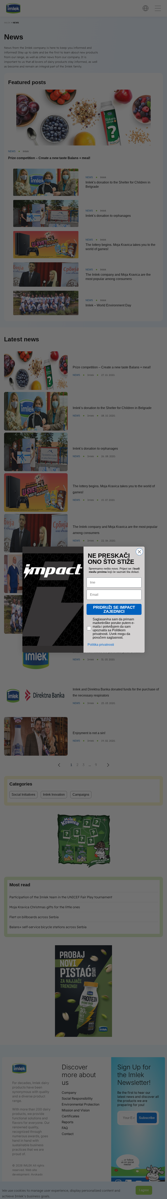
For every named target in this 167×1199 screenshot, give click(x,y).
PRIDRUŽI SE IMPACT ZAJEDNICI (114, 609)
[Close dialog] (139, 551)
